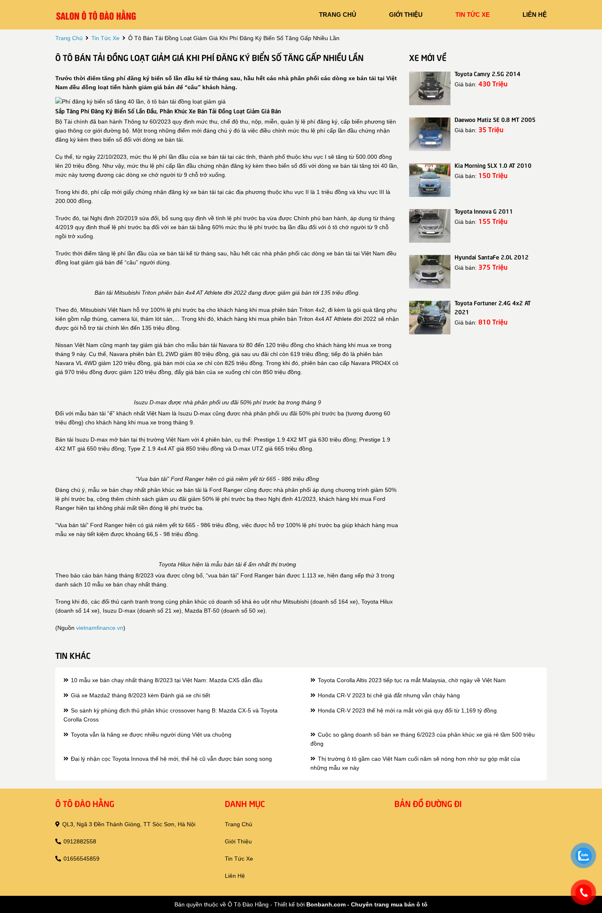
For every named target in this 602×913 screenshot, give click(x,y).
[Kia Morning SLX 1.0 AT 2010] (429, 180)
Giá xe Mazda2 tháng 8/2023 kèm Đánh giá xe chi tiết (139, 695)
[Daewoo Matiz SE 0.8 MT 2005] (429, 134)
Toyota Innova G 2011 (484, 211)
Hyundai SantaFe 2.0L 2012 (492, 256)
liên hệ (535, 14)
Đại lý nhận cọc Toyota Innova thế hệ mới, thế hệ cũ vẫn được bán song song (170, 758)
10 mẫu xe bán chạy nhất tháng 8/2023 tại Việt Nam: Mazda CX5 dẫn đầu (166, 680)
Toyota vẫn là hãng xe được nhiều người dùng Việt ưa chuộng (150, 734)
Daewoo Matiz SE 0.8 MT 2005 (495, 119)
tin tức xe (472, 14)
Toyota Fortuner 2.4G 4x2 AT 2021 (493, 307)
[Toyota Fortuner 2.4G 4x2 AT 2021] (429, 317)
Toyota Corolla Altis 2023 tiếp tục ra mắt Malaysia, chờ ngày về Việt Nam (411, 680)
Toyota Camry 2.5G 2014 (488, 73)
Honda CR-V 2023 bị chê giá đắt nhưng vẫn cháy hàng (388, 695)
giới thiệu (406, 14)
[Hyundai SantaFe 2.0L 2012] (429, 272)
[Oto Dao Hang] (96, 14)
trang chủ (337, 14)
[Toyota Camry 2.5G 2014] (429, 88)
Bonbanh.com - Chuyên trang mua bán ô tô (367, 904)
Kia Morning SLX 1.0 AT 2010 (493, 165)
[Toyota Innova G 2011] (429, 226)
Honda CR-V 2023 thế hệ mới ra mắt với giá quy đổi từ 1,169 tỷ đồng (406, 710)
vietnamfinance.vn (99, 627)
